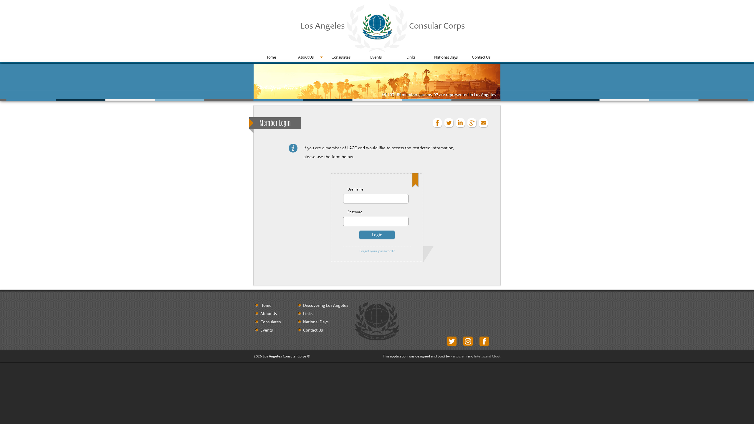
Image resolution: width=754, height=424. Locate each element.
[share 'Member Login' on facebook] (438, 123)
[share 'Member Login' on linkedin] (461, 123)
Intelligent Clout (487, 356)
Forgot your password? (377, 251)
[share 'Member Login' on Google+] (472, 123)
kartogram (459, 356)
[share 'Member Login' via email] (484, 123)
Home (270, 57)
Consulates (340, 57)
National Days (446, 57)
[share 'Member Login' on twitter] (449, 123)
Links (410, 57)
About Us (305, 57)
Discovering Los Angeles (325, 305)
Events (376, 57)
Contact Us (481, 57)
